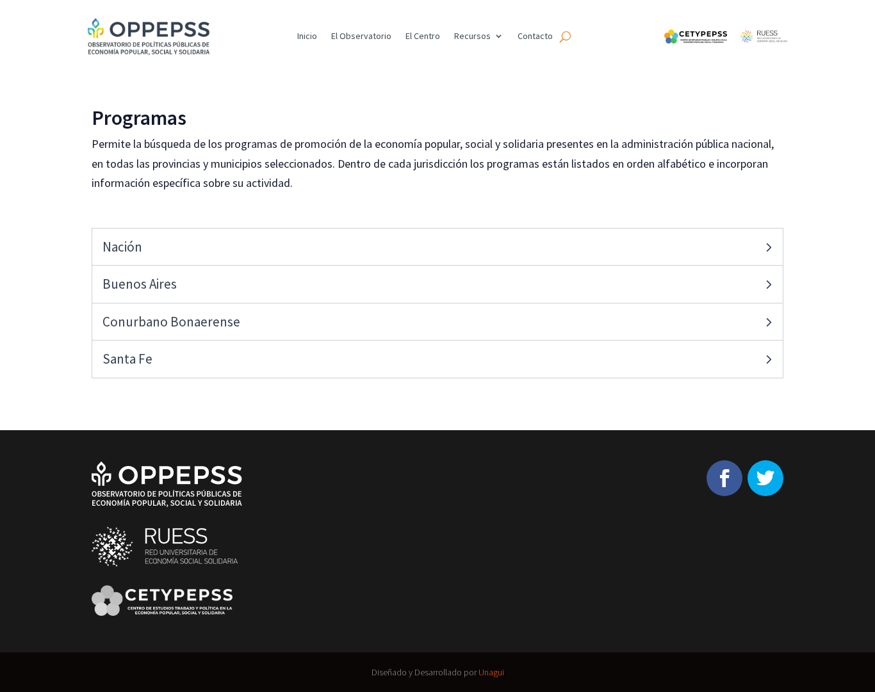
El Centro (422, 36)
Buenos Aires (139, 284)
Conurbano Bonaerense (171, 321)
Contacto (535, 36)
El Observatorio (361, 36)
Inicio (307, 36)
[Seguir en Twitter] (765, 478)
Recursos (472, 36)
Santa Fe (127, 358)
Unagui (491, 672)
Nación (122, 246)
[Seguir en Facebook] (724, 478)
